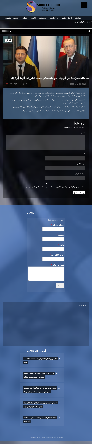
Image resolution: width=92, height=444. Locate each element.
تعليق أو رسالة (57, 265)
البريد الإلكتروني (80, 164)
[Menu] (84, 5)
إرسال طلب (67, 18)
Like (10, 83)
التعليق (83, 133)
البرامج (24, 18)
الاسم (83, 154)
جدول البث (54, 18)
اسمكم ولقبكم (57, 225)
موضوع (60, 235)
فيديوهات (43, 18)
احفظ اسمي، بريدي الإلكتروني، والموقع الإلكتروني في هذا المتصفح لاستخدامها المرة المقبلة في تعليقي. (54, 187)
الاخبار (33, 18)
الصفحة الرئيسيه (11, 18)
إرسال (60, 286)
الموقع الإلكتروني (80, 174)
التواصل (78, 18)
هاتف (61, 245)
